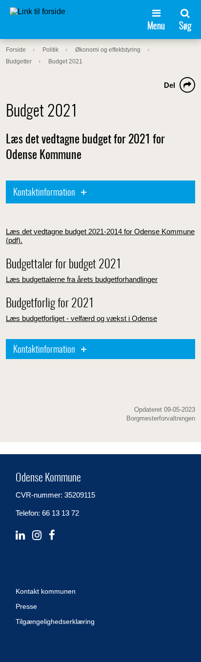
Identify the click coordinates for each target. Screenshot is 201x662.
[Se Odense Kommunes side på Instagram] (36, 535)
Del (169, 85)
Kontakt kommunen (46, 591)
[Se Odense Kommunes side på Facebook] (52, 535)
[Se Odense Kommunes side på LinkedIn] (20, 535)
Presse (26, 606)
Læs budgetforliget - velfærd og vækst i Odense (81, 318)
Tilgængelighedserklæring (55, 621)
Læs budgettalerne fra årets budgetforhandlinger (82, 279)
